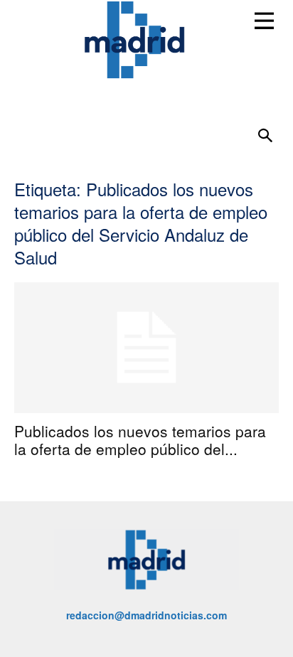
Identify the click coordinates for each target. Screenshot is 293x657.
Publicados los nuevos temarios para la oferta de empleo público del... (140, 439)
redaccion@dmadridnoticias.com (146, 615)
